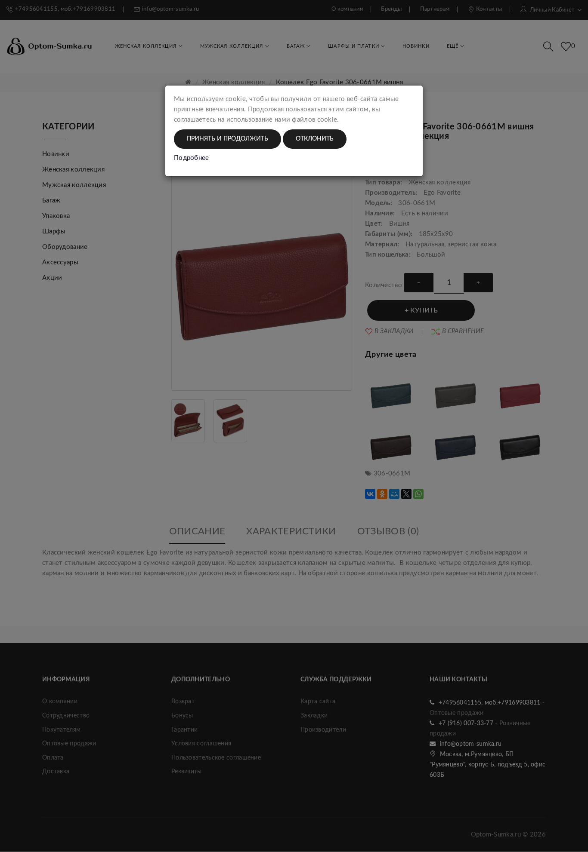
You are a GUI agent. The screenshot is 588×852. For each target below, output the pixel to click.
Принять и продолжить (227, 139)
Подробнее (191, 158)
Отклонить (315, 139)
